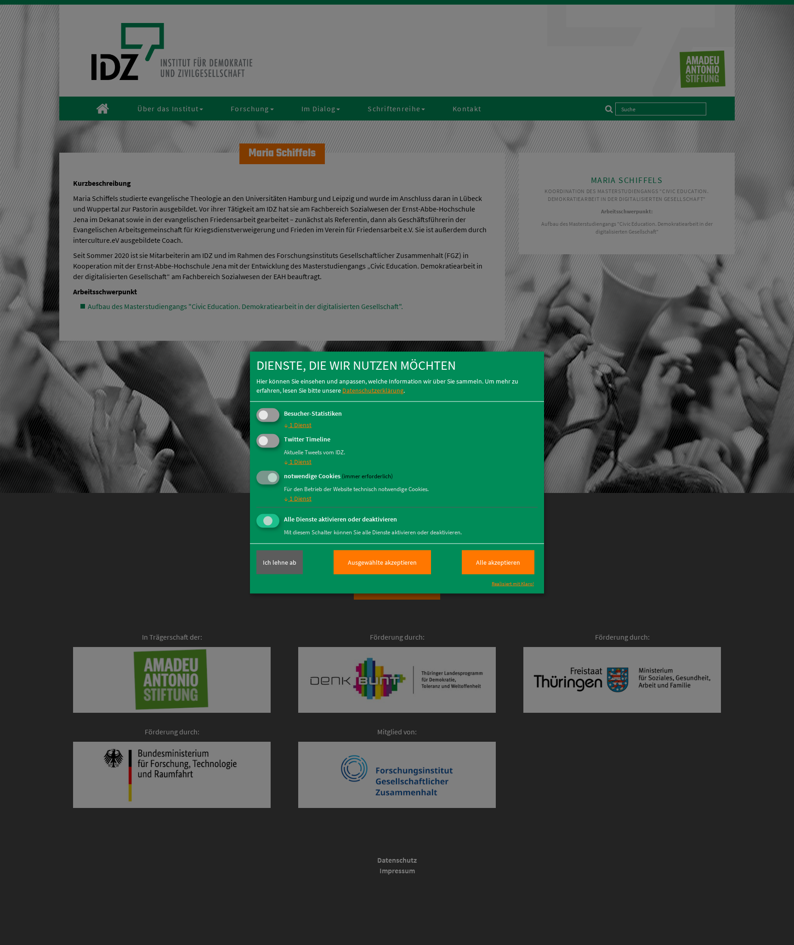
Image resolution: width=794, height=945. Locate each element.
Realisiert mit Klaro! (513, 583)
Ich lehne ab (279, 562)
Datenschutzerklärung (372, 390)
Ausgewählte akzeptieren (382, 562)
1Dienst (298, 425)
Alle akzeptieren (498, 562)
